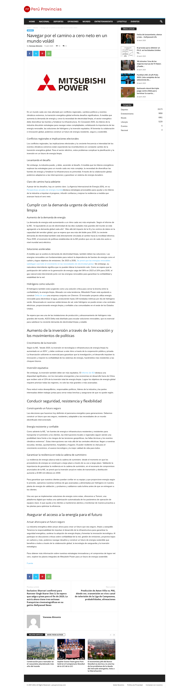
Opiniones (73, 21)
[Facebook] (29, 53)
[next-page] (114, 634)
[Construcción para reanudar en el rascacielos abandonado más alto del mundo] (41, 649)
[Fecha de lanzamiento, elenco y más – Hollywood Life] (128, 38)
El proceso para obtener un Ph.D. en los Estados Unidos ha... (148, 50)
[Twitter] (36, 53)
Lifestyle (122, 21)
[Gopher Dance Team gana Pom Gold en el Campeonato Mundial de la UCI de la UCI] (71, 649)
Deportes (58, 21)
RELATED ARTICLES (36, 635)
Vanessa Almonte (35, 46)
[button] (161, 21)
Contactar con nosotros (154, 685)
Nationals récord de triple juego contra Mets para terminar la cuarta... (148, 91)
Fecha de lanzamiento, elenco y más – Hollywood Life (149, 35)
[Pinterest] (42, 53)
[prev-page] (110, 634)
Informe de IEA (88, 373)
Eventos (135, 21)
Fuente (30, 563)
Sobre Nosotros (118, 685)
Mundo (86, 21)
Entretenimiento (103, 21)
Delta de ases (41, 295)
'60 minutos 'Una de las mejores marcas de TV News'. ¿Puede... (149, 63)
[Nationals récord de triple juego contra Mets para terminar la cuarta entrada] (128, 92)
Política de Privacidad (135, 685)
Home (32, 21)
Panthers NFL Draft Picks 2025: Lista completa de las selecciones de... (148, 77)
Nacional (44, 21)
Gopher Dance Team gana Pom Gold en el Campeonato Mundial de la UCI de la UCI (71, 663)
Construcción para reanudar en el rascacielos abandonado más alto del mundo (40, 663)
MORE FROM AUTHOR (55, 635)
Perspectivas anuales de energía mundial (45, 190)
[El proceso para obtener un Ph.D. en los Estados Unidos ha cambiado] (128, 52)
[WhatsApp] (48, 53)
